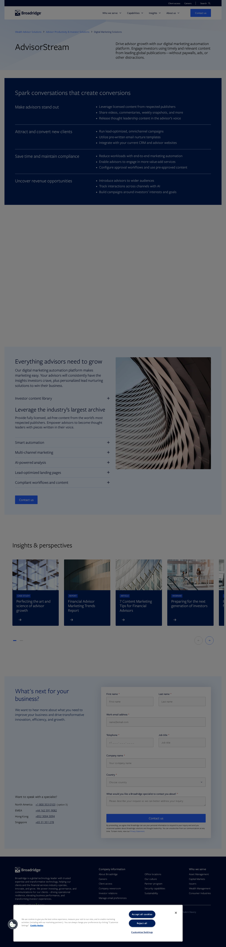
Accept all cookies (142, 914)
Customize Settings (142, 932)
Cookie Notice (36, 925)
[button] (12, 924)
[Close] (176, 912)
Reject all (142, 923)
